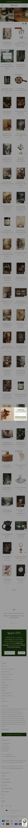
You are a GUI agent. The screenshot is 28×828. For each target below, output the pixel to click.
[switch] (24, 826)
